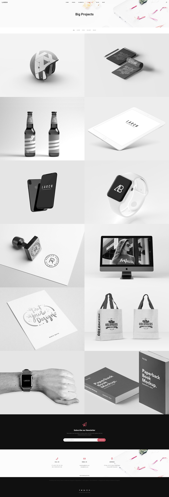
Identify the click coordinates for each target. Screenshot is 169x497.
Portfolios (90, 2)
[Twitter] (82, 490)
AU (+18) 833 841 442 (57, 467)
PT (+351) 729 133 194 (57, 465)
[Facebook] (80, 490)
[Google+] (84, 490)
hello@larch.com (84, 467)
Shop (103, 2)
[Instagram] (87, 490)
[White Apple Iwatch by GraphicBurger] (126, 192)
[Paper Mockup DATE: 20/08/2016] (42, 319)
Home (67, 2)
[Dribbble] (89, 490)
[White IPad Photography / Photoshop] (126, 128)
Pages (73, 2)
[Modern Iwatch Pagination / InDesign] (42, 382)
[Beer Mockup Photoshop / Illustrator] (42, 128)
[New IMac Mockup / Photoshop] (126, 255)
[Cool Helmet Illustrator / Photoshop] (42, 65)
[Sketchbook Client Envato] (126, 65)
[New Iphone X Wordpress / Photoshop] (42, 192)
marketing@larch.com (84, 465)
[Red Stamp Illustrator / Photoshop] (42, 255)
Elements (81, 2)
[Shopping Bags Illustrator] (126, 319)
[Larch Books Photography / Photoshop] (126, 382)
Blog (97, 2)
